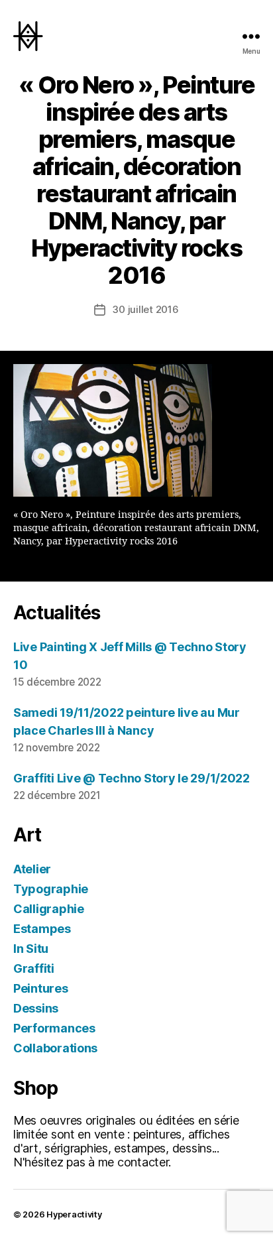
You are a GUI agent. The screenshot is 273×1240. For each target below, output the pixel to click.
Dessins (35, 1008)
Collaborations (55, 1048)
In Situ (30, 949)
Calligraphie (48, 909)
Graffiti (33, 968)
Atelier (32, 869)
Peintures (40, 988)
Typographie (50, 889)
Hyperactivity (74, 1214)
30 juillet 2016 (145, 309)
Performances (54, 1028)
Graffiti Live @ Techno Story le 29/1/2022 (131, 778)
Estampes (42, 929)
